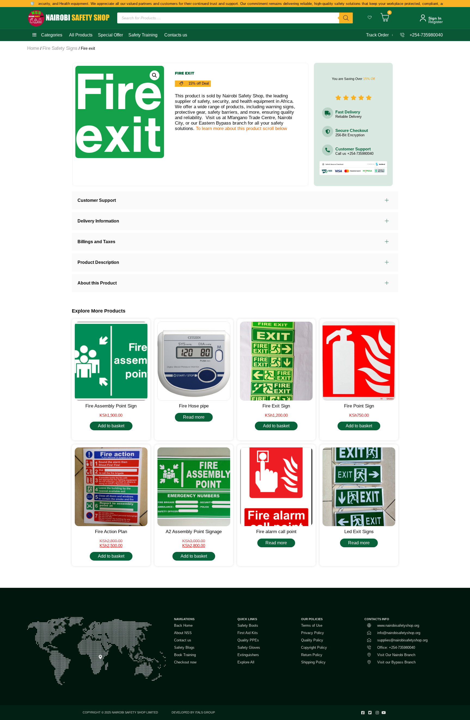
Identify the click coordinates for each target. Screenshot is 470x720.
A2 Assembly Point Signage (194, 531)
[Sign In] (423, 18)
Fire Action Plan (111, 531)
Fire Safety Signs (60, 48)
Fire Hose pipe (194, 406)
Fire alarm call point (276, 531)
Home (33, 48)
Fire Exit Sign (276, 406)
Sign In (434, 18)
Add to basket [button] (111, 426)
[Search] (346, 18)
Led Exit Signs (359, 531)
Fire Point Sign (359, 406)
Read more (194, 417)
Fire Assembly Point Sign (111, 406)
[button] (154, 75)
